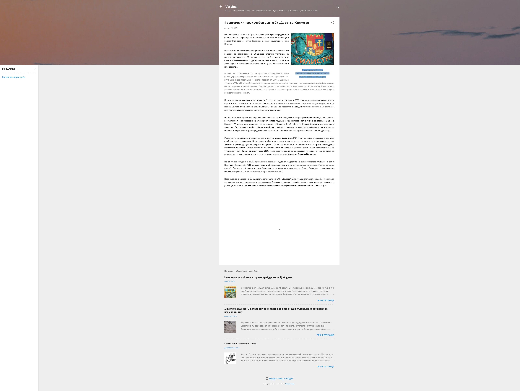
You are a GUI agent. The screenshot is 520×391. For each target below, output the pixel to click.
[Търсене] (337, 7)
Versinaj (231, 6)
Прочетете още (325, 300)
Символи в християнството (240, 343)
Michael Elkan (289, 384)
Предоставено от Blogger (281, 378)
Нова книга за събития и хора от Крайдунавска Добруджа (258, 277)
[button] (332, 23)
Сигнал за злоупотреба (13, 77)
